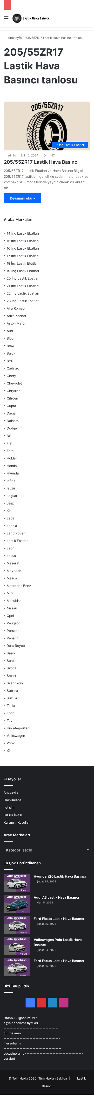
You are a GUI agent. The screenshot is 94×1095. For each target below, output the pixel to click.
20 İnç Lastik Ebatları (23, 278)
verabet (9, 1058)
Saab (11, 653)
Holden (12, 458)
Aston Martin (17, 323)
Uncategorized (18, 728)
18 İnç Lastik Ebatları (23, 263)
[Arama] (88, 20)
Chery (11, 376)
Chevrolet (14, 383)
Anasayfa (14, 38)
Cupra (11, 406)
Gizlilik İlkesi (13, 815)
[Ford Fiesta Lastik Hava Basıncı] (17, 925)
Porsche (13, 631)
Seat (10, 661)
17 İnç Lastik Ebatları (23, 256)
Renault (13, 638)
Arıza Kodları (16, 316)
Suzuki (12, 698)
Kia (9, 511)
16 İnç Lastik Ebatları (23, 248)
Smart (11, 676)
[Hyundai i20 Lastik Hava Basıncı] (17, 883)
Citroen (12, 398)
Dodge (12, 428)
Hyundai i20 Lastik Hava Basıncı (60, 876)
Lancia (12, 526)
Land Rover (16, 533)
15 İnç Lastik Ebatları (23, 241)
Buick (11, 353)
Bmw (10, 346)
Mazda (12, 578)
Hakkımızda (12, 800)
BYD (10, 361)
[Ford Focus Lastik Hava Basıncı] (17, 967)
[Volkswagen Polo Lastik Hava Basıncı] (17, 946)
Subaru (12, 691)
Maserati (13, 563)
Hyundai (13, 473)
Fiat (10, 443)
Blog (10, 338)
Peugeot (13, 623)
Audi (10, 331)
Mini (10, 593)
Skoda (11, 668)
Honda (12, 466)
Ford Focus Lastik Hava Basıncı (59, 961)
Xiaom (11, 751)
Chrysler (13, 391)
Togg (10, 713)
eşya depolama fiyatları (21, 1023)
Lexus (11, 556)
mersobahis (12, 1043)
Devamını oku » (22, 198)
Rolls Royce (16, 646)
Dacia (11, 413)
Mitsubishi (14, 601)
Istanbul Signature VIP (20, 1018)
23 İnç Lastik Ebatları (23, 301)
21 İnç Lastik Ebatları (23, 286)
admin (11, 155)
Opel (10, 616)
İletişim (9, 807)
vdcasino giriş (14, 1053)
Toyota (12, 721)
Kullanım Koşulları (17, 822)
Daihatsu (13, 421)
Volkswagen (16, 736)
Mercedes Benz (19, 586)
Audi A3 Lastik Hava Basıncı (56, 897)
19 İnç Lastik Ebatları (23, 271)
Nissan (12, 608)
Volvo (11, 743)
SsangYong (15, 683)
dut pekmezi (13, 1033)
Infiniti (11, 481)
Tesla (11, 706)
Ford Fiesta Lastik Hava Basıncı (59, 919)
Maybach (14, 571)
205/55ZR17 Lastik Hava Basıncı (41, 162)
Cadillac (13, 368)
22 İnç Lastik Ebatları (23, 293)
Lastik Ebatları (17, 541)
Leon (10, 548)
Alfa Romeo (16, 308)
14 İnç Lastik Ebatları (23, 233)
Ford (10, 451)
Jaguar (12, 496)
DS (9, 436)
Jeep (10, 503)
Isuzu (11, 488)
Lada (10, 518)
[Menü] (6, 20)
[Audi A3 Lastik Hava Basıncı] (17, 904)
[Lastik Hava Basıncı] (31, 18)
